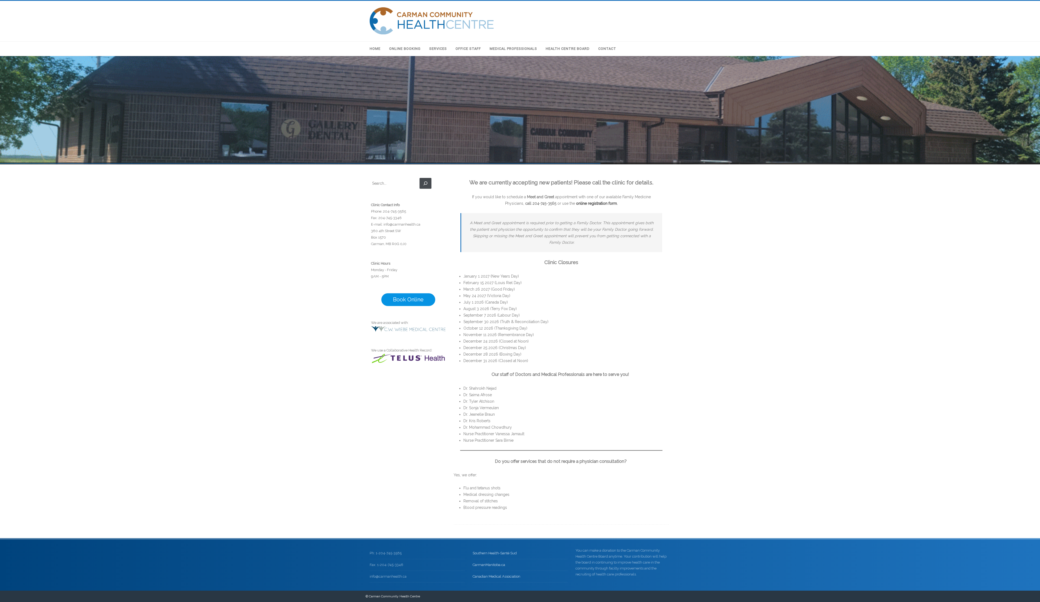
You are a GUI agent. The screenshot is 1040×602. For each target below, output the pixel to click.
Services (438, 49)
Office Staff (468, 49)
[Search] (425, 183)
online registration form (596, 203)
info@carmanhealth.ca (402, 224)
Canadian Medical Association (496, 576)
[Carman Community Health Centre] (432, 33)
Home (375, 49)
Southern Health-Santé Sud (495, 553)
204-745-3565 (544, 203)
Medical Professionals (513, 49)
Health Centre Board (568, 49)
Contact (607, 49)
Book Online (408, 299)
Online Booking (405, 49)
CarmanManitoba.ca (489, 565)
